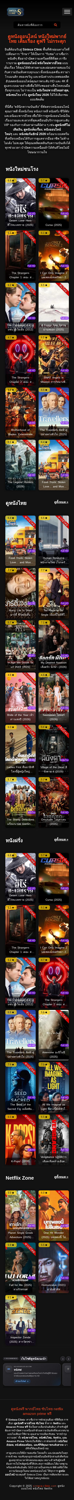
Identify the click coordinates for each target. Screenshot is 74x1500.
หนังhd (18, 1369)
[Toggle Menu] (67, 11)
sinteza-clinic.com (45, 1485)
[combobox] (32, 24)
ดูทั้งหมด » (61, 502)
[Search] (56, 24)
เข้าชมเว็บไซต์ (22, 1381)
